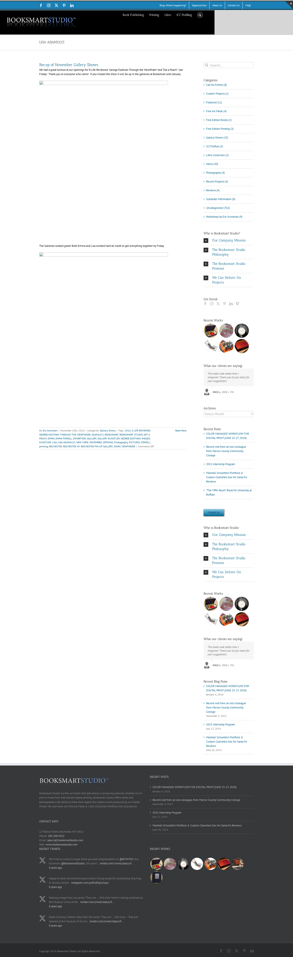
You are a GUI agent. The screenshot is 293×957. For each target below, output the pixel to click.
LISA (54, 442)
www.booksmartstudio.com (62, 844)
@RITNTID (126, 859)
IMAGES (146, 438)
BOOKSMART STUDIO (131, 434)
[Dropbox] (237, 303)
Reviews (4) (213, 190)
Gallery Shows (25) (217, 137)
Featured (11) (214, 102)
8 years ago (55, 868)
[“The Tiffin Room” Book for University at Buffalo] (226, 330)
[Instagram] (211, 303)
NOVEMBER (95, 442)
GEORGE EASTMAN (131, 438)
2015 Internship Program (220, 464)
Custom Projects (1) (217, 93)
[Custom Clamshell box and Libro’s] (241, 346)
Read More (180, 430)
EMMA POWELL (64, 438)
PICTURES (134, 442)
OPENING (108, 442)
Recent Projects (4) (217, 181)
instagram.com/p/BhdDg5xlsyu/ (90, 883)
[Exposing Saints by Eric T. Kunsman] (211, 346)
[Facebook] (205, 303)
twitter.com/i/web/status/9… (117, 863)
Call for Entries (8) (216, 85)
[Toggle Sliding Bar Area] (289, 5)
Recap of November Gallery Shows (68, 64)
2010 (128, 430)
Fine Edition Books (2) (219, 120)
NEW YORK (82, 442)
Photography (121, 442)
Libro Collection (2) (217, 155)
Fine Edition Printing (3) (220, 129)
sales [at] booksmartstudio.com (65, 840)
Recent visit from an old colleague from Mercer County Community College (226, 451)
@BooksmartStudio (72, 863)
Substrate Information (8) (220, 199)
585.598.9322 (56, 836)
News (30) (212, 164)
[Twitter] (218, 303)
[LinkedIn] (231, 303)
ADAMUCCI (98, 434)
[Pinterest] (224, 303)
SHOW (117, 446)
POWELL (145, 442)
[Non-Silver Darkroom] (241, 330)
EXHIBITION (79, 438)
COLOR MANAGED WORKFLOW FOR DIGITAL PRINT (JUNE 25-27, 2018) (195, 787)
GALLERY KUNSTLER (109, 438)
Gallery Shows (108, 430)
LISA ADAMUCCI (66, 442)
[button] (200, 14)
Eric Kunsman (50, 430)
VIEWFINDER (128, 446)
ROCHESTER (55, 446)
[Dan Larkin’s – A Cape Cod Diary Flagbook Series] (226, 346)
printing (43, 446)
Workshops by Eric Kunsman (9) (224, 217)
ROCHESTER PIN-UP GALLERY (97, 446)
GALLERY (92, 438)
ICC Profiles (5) (214, 146)
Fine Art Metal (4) (216, 111)
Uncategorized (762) (218, 208)
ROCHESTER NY (71, 446)
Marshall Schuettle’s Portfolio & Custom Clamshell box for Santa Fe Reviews (226, 477)
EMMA (51, 438)
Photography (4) (215, 173)
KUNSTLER (45, 442)
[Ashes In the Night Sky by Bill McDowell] (156, 877)
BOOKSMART (111, 434)
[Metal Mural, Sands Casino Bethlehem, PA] (237, 864)
